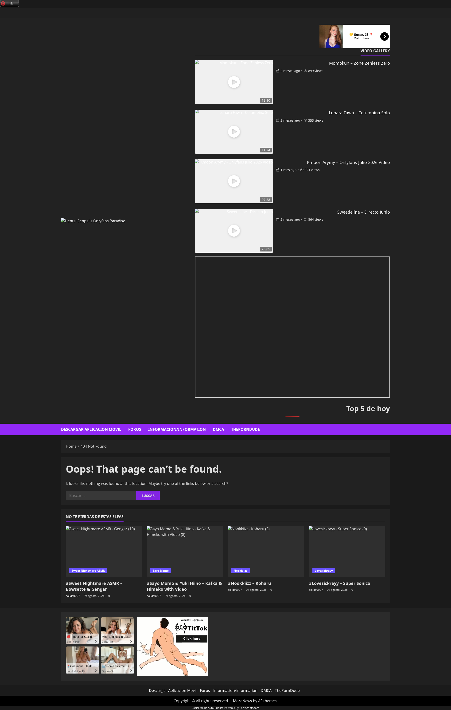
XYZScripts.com (250, 708)
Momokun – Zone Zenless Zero (359, 63)
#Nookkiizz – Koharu (249, 583)
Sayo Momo (161, 571)
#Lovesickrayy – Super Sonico (339, 583)
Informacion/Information (177, 429)
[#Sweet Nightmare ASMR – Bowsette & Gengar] (104, 551)
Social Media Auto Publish (208, 708)
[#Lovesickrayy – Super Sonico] (347, 551)
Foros (134, 429)
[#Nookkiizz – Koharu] (266, 551)
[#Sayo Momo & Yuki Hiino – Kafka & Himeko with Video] (185, 551)
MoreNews (242, 700)
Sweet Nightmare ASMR (88, 571)
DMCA (218, 429)
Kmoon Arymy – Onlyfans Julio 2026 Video (348, 162)
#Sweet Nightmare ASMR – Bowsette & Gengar (94, 586)
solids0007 (73, 596)
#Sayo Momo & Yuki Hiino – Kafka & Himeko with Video (184, 586)
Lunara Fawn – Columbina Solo (359, 113)
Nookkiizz (240, 571)
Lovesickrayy (324, 571)
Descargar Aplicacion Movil (91, 429)
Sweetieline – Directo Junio (363, 212)
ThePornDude (245, 429)
